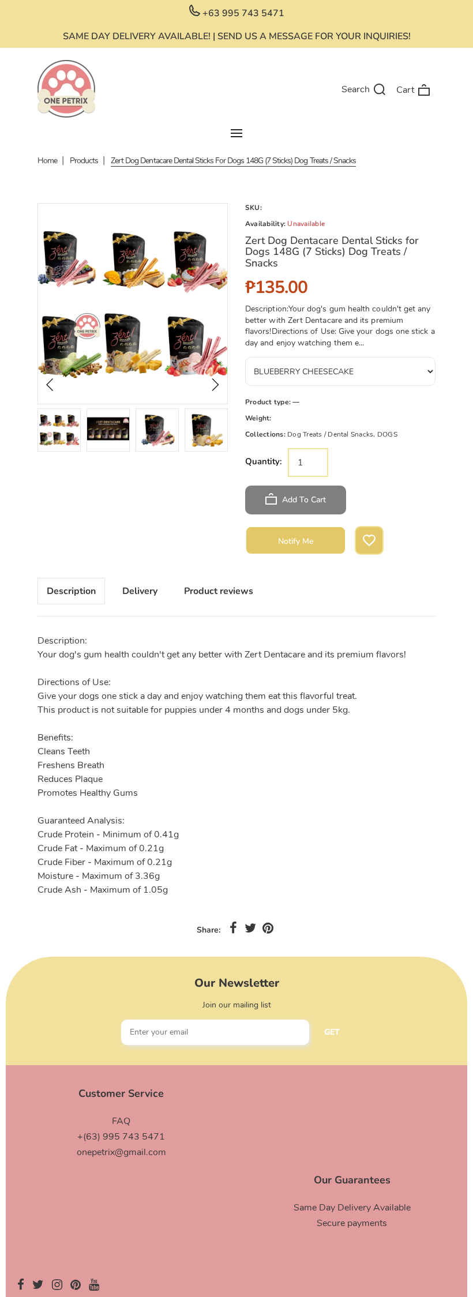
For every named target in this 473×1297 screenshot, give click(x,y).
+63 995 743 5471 (242, 13)
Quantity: (263, 461)
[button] (50, 384)
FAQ (121, 1121)
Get (332, 1032)
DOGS (387, 434)
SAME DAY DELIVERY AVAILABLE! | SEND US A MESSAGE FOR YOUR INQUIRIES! (237, 36)
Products (84, 160)
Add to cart (303, 499)
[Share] (233, 928)
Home (47, 160)
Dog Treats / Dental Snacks (330, 434)
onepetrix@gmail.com (121, 1152)
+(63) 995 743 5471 (121, 1136)
